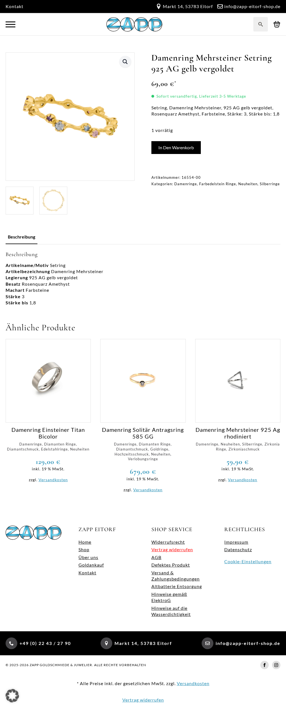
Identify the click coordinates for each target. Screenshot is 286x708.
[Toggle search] (260, 24)
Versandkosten (53, 479)
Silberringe (270, 184)
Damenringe (185, 184)
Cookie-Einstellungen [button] (247, 561)
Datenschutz (238, 549)
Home (84, 542)
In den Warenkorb (176, 147)
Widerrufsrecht (168, 542)
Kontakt (14, 6)
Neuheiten (248, 184)
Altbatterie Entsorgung (176, 586)
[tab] (21, 237)
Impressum (236, 542)
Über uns (88, 557)
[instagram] (276, 665)
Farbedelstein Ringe (217, 184)
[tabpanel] (143, 278)
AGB (156, 557)
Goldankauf (91, 564)
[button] (125, 62)
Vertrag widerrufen (172, 549)
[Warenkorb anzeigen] (276, 24)
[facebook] (264, 665)
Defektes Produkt (170, 564)
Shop (83, 549)
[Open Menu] (10, 24)
